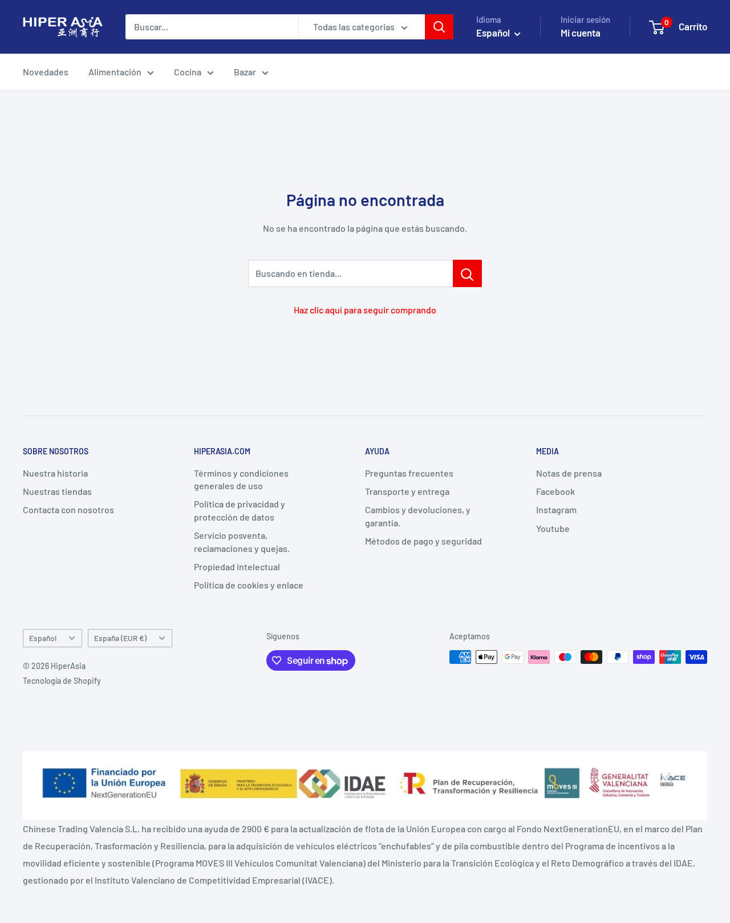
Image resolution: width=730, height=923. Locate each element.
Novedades (45, 71)
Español (42, 638)
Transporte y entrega (407, 491)
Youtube (553, 528)
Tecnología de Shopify (62, 681)
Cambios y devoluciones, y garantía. (418, 515)
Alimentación (114, 71)
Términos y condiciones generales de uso (241, 479)
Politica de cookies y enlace (248, 584)
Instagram (556, 509)
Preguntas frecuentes (409, 472)
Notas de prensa (569, 472)
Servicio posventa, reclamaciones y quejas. (242, 541)
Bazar (245, 71)
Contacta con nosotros (68, 509)
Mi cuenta (581, 32)
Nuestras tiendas (57, 491)
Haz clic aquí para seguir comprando (365, 309)
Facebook (555, 491)
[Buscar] (439, 26)
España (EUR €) (120, 638)
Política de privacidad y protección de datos (239, 510)
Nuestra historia (55, 472)
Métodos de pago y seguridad (423, 540)
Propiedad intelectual (237, 566)
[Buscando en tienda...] (467, 273)
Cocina (187, 71)
